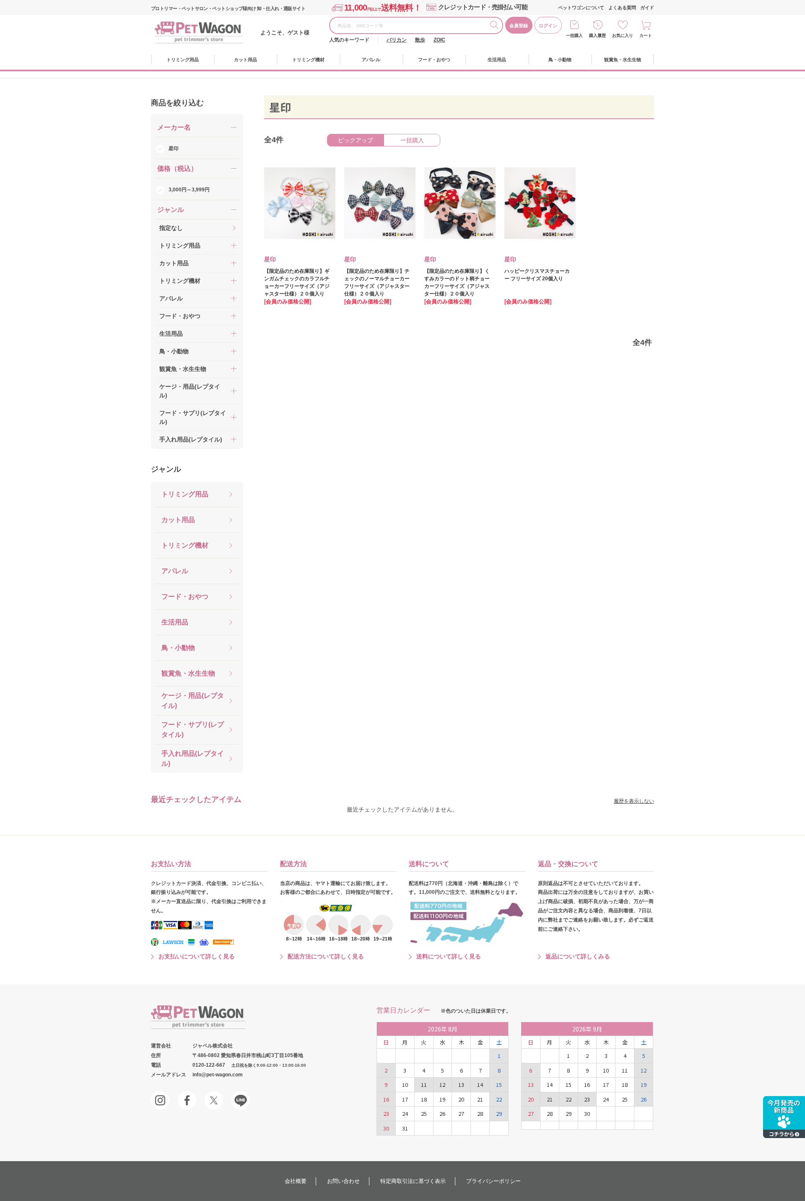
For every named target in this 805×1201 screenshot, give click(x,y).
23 (386, 1113)
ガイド (647, 7)
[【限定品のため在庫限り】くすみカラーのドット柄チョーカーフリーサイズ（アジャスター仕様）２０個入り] (454, 203)
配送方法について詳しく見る (326, 956)
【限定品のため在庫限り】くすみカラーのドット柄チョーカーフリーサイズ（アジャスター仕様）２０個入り (457, 282)
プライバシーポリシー (493, 1181)
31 (405, 1128)
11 (424, 1085)
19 (442, 1099)
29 (499, 1113)
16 (386, 1099)
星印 (174, 148)
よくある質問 (622, 7)
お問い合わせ (343, 1181)
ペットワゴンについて (581, 7)
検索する (496, 26)
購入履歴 (597, 35)
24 (405, 1113)
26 (442, 1113)
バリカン (397, 40)
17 (405, 1099)
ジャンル (166, 469)
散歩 (420, 40)
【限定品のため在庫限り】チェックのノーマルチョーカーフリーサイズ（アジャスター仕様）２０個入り (377, 282)
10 (405, 1085)
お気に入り (622, 35)
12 (442, 1085)
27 (461, 1113)
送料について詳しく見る (448, 956)
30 (386, 1128)
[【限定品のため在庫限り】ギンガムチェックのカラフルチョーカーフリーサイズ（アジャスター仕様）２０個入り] (294, 203)
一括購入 (574, 35)
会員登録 (518, 25)
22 (499, 1099)
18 (424, 1099)
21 (480, 1099)
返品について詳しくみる (577, 956)
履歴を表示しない (634, 801)
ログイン (548, 25)
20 (461, 1099)
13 (461, 1085)
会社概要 (295, 1181)
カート (645, 35)
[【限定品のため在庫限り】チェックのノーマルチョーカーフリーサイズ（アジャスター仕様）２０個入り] (374, 203)
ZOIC (439, 40)
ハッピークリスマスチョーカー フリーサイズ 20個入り (537, 275)
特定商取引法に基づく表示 (413, 1181)
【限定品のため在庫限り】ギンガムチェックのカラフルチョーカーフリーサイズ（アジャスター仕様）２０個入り (297, 282)
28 (480, 1113)
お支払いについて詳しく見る (196, 956)
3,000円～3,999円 (189, 190)
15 (499, 1085)
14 (480, 1085)
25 (424, 1113)
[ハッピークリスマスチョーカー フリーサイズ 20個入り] (534, 203)
